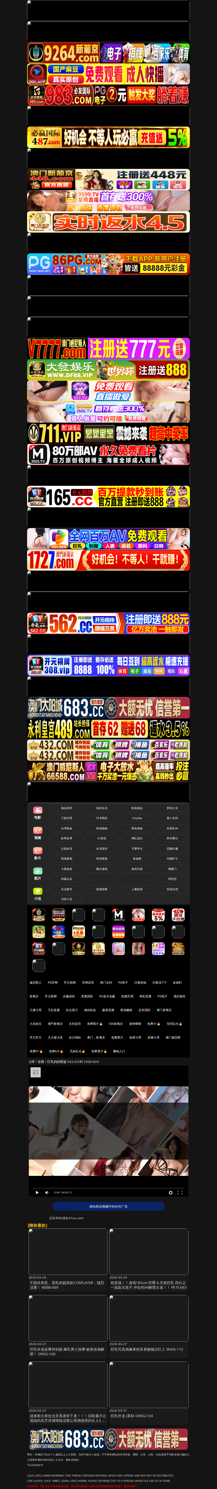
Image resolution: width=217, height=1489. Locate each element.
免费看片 (117, 1037)
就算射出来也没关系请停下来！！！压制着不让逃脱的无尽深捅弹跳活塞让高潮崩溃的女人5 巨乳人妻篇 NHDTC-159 (68, 1420)
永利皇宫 (75, 1024)
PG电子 (123, 982)
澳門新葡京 (55, 1024)
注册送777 (159, 982)
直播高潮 (127, 996)
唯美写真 (137, 869)
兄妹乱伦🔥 (77, 1051)
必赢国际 (69, 996)
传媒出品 (66, 879)
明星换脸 (101, 858)
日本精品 (101, 818)
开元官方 (36, 1037)
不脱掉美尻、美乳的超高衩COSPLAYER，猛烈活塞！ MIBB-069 (67, 1285)
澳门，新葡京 (96, 1037)
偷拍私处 (90, 1010)
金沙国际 (75, 1037)
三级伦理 (66, 818)
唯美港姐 (137, 828)
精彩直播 (145, 996)
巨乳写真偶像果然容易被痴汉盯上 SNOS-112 (147, 1349)
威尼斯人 (36, 982)
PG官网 (53, 982)
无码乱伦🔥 (174, 1024)
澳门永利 (106, 982)
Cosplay (137, 818)
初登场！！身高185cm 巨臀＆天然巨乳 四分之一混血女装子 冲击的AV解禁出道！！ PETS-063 (149, 1285)
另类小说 (66, 899)
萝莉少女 (172, 808)
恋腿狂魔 (172, 848)
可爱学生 (137, 848)
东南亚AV (172, 828)
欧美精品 (137, 808)
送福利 (177, 982)
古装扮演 (66, 848)
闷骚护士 (172, 858)
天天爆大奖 (55, 1037)
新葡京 (34, 996)
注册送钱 (140, 982)
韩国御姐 (101, 828)
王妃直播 (54, 1010)
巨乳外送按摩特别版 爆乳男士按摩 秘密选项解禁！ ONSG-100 (67, 1351)
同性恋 (172, 879)
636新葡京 (116, 1024)
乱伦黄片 (72, 1010)
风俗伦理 (172, 889)
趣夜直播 (108, 1010)
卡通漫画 (66, 869)
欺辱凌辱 (66, 838)
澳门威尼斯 (173, 1037)
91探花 (101, 838)
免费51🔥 (153, 1024)
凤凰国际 (87, 996)
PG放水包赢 (107, 996)
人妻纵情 (137, 889)
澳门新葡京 (164, 1010)
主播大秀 (36, 1010)
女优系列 (101, 848)
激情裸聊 (135, 1024)
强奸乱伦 (101, 808)
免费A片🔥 (56, 1051)
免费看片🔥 (95, 1024)
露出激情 (101, 869)
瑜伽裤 (137, 858)
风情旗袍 (66, 858)
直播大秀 (153, 1037)
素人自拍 (172, 818)
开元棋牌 (70, 982)
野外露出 (172, 838)
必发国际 (145, 1010)
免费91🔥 (36, 1051)
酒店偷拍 (180, 996)
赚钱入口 (119, 1051)
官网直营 (88, 982)
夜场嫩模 (126, 1010)
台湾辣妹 (66, 828)
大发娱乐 (36, 1024)
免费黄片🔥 (99, 1051)
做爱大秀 (135, 1037)
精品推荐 (66, 808)
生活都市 (66, 889)
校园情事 (101, 889)
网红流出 (137, 838)
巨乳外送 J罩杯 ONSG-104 (132, 1415)
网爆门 (172, 869)
